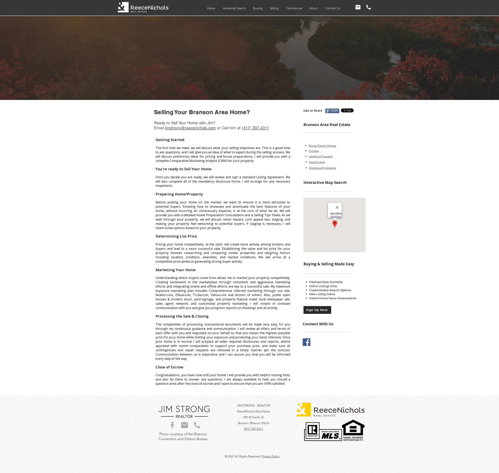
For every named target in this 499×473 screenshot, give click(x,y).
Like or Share (312, 110)
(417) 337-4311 (253, 429)
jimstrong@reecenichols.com (190, 128)
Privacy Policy (271, 456)
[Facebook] (306, 342)
